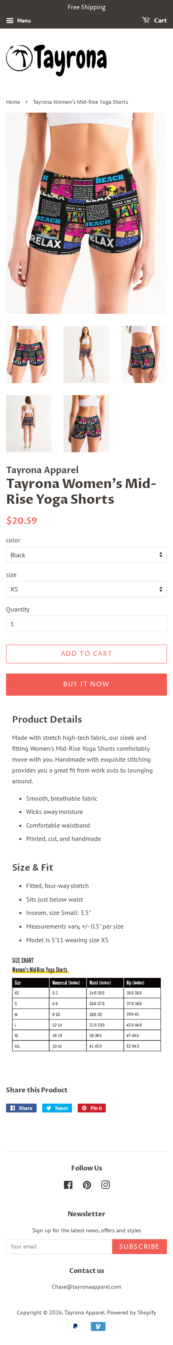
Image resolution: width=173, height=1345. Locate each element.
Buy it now (86, 684)
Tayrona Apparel (84, 1312)
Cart (160, 21)
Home (13, 102)
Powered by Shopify (131, 1312)
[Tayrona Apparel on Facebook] (68, 1186)
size (11, 575)
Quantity (17, 609)
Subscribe (139, 1246)
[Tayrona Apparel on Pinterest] (86, 1186)
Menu (23, 20)
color (13, 540)
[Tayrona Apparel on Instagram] (105, 1186)
